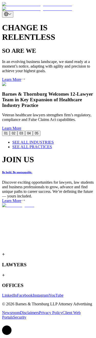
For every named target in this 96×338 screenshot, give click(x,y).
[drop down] (7, 14)
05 (36, 133)
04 (29, 133)
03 (21, 133)
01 (6, 133)
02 (13, 133)
